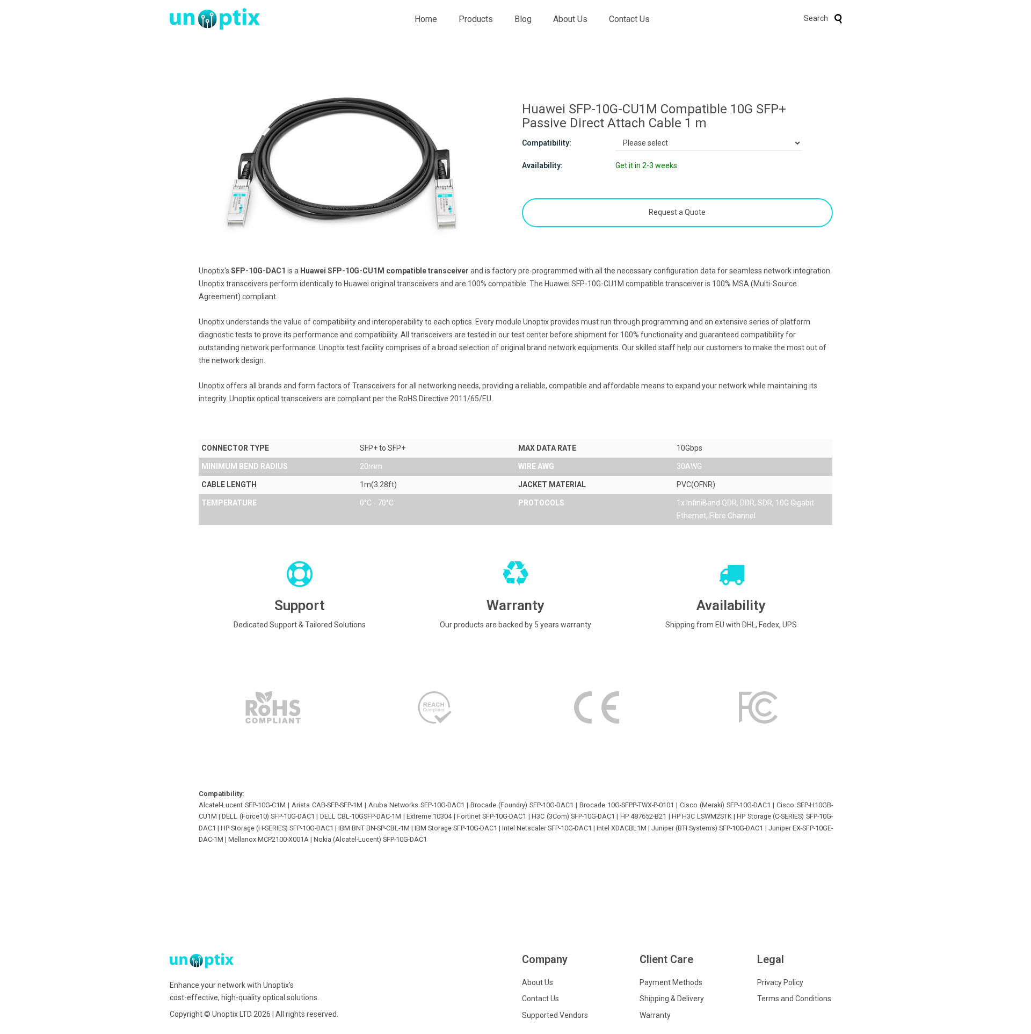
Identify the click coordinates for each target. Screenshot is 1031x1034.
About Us (570, 19)
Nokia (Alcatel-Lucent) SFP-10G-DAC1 (370, 839)
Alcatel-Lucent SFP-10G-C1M (242, 805)
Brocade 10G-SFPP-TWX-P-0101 (626, 805)
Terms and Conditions (794, 998)
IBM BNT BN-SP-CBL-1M (374, 828)
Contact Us (629, 19)
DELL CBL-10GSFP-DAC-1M (360, 816)
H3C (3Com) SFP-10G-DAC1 (573, 816)
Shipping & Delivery (672, 998)
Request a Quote (677, 212)
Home (426, 19)
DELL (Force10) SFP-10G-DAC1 (268, 816)
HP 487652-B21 (643, 816)
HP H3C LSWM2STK (702, 816)
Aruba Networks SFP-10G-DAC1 (416, 805)
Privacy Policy (780, 982)
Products (476, 19)
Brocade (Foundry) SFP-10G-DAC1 (521, 805)
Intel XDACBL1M (622, 828)
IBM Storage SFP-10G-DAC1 (456, 828)
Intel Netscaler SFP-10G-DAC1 (547, 828)
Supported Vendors (555, 1015)
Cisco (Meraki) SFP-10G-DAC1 (725, 805)
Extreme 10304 (429, 816)
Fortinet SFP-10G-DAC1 (491, 816)
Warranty (655, 1015)
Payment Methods (671, 982)
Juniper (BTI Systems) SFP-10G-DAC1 (707, 828)
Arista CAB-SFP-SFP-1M (327, 805)
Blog (523, 19)
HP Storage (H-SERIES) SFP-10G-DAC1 (277, 828)
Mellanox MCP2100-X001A (268, 839)
